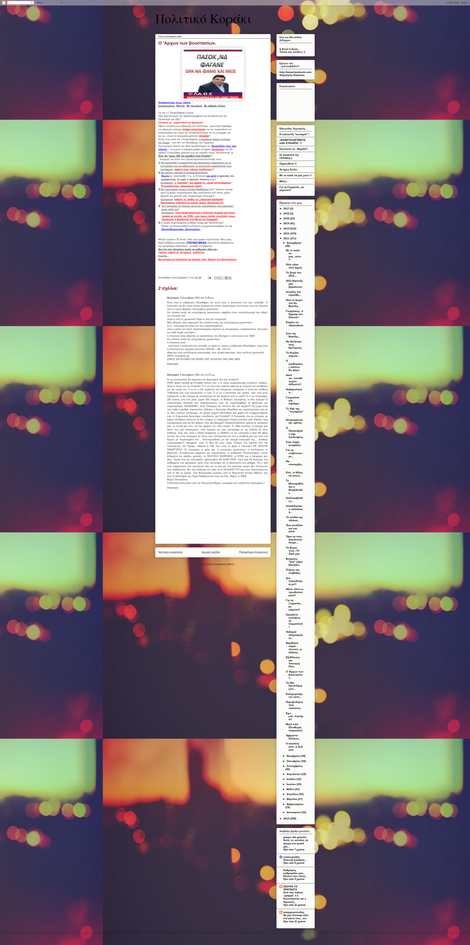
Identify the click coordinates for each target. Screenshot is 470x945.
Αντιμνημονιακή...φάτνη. (294, 421)
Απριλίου (293, 794)
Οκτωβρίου (294, 761)
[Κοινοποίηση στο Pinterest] (230, 278)
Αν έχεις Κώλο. (288, 169)
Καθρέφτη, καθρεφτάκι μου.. (294, 872)
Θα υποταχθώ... (294, 464)
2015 (286, 218)
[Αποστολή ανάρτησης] (209, 277)
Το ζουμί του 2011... (293, 274)
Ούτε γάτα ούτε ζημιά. (294, 266)
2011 (286, 238)
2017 (286, 208)
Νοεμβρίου (294, 755)
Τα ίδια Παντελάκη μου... (294, 685)
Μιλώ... (283, 181)
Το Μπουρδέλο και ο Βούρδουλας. (294, 486)
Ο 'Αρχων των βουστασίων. (294, 674)
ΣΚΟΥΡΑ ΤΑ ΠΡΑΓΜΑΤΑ (290, 888)
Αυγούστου (294, 774)
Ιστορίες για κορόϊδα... (293, 293)
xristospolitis (291, 857)
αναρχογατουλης (293, 912)
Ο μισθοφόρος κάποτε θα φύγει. (294, 365)
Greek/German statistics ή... (294, 509)
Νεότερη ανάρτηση (170, 552)
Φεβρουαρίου (295, 804)
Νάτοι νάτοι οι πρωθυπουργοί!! (294, 592)
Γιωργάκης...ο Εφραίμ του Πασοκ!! (294, 314)
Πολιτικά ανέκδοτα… (295, 860)
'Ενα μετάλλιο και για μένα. (294, 528)
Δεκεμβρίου (294, 242)
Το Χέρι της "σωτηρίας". (294, 411)
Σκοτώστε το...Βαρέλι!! (293, 148)
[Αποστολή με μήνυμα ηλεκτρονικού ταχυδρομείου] (216, 278)
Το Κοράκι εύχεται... (293, 354)
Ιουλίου (292, 779)
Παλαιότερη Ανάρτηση (253, 552)
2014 (286, 223)
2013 (286, 228)
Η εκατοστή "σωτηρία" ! (294, 134)
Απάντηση (172, 364)
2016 (286, 213)
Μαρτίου (292, 799)
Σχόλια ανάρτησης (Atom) (220, 564)
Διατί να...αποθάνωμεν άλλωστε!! (294, 380)
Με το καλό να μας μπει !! (295, 175)
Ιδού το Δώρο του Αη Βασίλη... (294, 303)
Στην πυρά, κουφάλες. (293, 443)
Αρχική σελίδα (211, 552)
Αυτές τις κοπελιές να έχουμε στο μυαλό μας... (295, 843)
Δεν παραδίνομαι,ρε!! (294, 581)
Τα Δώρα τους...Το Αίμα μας (293, 550)
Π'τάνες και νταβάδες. (293, 571)
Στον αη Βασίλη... (293, 335)
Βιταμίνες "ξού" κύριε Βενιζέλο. (294, 561)
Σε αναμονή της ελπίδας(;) (289, 156)
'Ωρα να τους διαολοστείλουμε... (294, 539)
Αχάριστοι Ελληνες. (293, 737)
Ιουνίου (292, 784)
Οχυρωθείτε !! (288, 163)
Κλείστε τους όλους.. (295, 876)
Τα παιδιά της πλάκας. (294, 519)
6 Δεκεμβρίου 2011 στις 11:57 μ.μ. (198, 374)
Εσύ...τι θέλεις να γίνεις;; (294, 474)
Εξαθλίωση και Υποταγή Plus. (293, 662)
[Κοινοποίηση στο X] (223, 278)
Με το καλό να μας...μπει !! (293, 255)
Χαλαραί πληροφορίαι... (294, 634)
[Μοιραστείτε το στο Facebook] (226, 278)
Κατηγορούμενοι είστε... (294, 695)
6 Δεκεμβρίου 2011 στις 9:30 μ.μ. (197, 297)
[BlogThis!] (219, 278)
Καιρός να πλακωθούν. (294, 325)
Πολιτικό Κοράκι (203, 18)
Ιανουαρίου (294, 812)
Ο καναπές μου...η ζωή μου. (294, 746)
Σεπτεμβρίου (295, 766)
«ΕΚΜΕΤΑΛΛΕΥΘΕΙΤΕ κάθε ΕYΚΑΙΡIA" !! (292, 141)
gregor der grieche (294, 837)
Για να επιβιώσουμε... (294, 453)
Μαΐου (291, 789)
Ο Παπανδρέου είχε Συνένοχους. (294, 432)
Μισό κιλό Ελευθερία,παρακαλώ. (294, 727)
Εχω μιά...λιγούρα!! (294, 716)
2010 (286, 818)
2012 (286, 233)
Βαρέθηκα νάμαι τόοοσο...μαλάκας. (294, 647)
